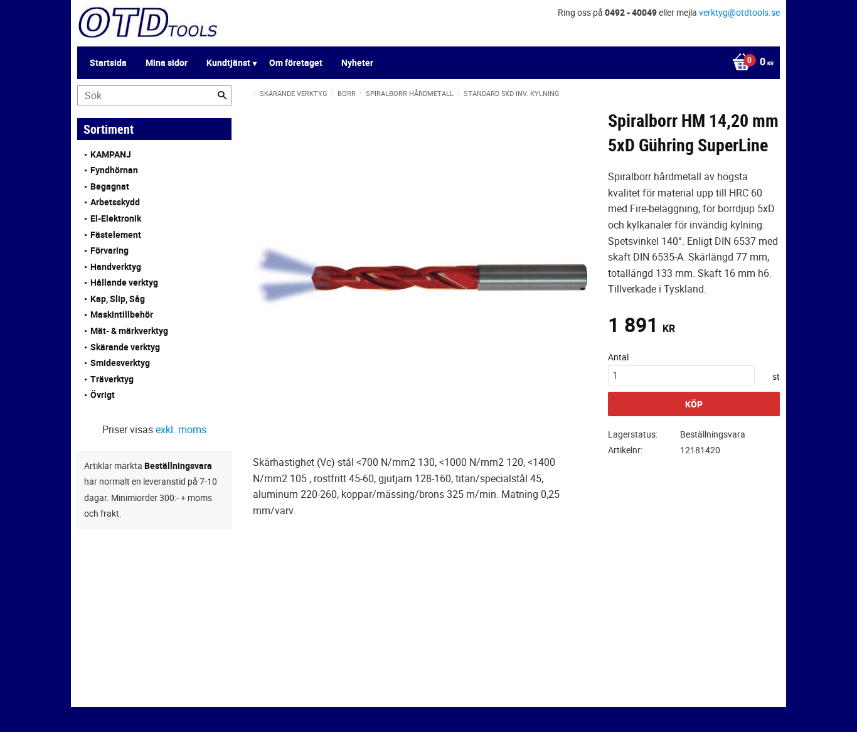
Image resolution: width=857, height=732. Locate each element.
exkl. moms (181, 429)
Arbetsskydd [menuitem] (115, 202)
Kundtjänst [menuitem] (228, 62)
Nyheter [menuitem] (357, 62)
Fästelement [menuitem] (115, 234)
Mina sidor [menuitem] (167, 62)
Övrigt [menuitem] (102, 395)
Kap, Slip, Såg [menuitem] (117, 298)
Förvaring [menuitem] (109, 250)
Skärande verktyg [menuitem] (125, 347)
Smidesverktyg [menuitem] (120, 363)
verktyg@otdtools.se (739, 12)
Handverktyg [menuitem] (115, 266)
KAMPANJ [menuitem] (110, 154)
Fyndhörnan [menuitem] (114, 170)
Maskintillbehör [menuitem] (121, 314)
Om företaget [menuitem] (295, 62)
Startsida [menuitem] (108, 62)
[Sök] (222, 95)
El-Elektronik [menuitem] (115, 218)
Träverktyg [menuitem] (112, 379)
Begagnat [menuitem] (109, 186)
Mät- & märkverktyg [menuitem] (129, 330)
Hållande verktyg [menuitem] (124, 282)
